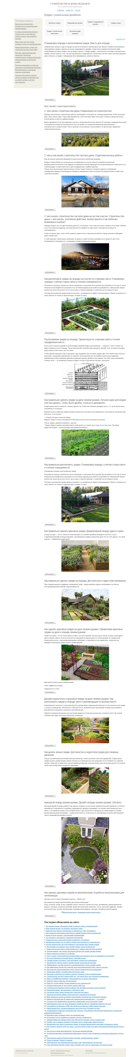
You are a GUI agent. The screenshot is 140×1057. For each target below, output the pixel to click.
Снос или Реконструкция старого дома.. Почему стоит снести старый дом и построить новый (79, 1045)
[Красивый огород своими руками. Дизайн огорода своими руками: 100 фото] (85, 850)
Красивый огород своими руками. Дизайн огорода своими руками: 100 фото (82, 802)
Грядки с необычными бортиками (54, 32)
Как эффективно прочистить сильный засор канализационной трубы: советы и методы (77, 967)
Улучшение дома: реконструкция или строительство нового (68, 992)
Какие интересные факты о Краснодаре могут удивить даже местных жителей (74, 949)
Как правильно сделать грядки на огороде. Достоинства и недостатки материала (85, 580)
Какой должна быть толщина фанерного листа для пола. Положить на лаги (73, 1008)
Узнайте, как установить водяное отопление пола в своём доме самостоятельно (75, 1022)
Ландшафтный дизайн (75, 23)
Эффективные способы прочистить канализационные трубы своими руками (74, 965)
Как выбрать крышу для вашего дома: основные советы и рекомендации (71, 926)
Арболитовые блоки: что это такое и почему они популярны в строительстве (73, 942)
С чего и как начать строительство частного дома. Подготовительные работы (83, 155)
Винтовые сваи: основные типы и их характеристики (65, 1015)
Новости (69, 10)
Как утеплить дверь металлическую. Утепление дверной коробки (69, 1031)
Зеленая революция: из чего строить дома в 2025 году (66, 985)
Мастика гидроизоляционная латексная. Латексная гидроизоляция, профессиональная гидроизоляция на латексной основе (27, 57)
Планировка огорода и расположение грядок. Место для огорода (76, 43)
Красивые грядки (54, 23)
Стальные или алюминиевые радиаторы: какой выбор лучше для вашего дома (75, 1001)
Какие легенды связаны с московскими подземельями (65, 935)
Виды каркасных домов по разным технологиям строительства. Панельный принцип (76, 997)
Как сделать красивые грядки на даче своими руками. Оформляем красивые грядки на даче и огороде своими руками (83, 631)
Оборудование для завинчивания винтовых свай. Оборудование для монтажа (74, 1042)
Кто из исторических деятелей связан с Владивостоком (66, 958)
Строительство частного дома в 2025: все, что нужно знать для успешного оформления (78, 976)
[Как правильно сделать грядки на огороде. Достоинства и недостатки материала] (85, 604)
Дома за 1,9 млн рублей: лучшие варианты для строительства (68, 983)
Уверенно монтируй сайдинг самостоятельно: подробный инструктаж (71, 995)
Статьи (77, 10)
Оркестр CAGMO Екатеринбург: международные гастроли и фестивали (72, 979)
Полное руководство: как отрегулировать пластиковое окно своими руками (72, 944)
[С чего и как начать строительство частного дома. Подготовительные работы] (85, 191)
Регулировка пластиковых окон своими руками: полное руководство (71, 947)
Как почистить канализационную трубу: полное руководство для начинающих (74, 969)
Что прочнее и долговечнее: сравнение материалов (64, 938)
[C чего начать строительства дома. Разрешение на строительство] (85, 139)
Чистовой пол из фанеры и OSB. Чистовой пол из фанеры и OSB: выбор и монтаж (76, 1006)
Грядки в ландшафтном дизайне (95, 23)
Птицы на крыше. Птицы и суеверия (59, 1040)
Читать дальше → (50, 99)
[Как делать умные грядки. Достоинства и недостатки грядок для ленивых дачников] (85, 780)
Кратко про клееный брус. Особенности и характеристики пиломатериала (26, 26)
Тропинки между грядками (75, 32)
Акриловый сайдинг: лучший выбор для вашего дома (65, 972)
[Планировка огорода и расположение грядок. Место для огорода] (85, 78)
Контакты (53, 1050)
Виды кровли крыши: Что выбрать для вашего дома (64, 928)
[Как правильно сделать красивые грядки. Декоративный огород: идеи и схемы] (85, 556)
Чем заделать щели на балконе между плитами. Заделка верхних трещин (73, 1038)
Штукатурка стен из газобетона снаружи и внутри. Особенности (69, 1017)
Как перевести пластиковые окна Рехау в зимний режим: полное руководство (73, 933)
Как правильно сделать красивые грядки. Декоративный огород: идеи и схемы (84, 531)
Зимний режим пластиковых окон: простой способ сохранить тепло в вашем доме (76, 1020)
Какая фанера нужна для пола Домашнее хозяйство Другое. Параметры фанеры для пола (79, 1004)
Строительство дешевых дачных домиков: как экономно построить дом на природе (76, 988)
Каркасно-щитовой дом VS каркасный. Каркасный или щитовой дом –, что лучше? (76, 999)
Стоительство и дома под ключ (70, 3)
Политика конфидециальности (58, 1053)
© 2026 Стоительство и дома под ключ (25, 1050)
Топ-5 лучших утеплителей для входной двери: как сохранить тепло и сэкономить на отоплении (80, 956)
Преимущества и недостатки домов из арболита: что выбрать (67, 940)
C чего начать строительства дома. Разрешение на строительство (78, 110)
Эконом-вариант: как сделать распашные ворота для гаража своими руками (74, 951)
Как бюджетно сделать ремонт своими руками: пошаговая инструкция (71, 963)
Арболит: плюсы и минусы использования (61, 981)
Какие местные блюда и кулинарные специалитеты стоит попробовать (71, 931)
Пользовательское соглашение (63, 1050)
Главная (60, 10)
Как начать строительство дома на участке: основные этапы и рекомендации (74, 974)
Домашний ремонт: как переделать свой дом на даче (65, 990)
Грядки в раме (116, 23)
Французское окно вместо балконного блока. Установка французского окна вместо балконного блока (82, 1024)
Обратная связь (89, 1050)
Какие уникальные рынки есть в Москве (61, 953)
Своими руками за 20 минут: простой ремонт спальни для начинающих (72, 960)
